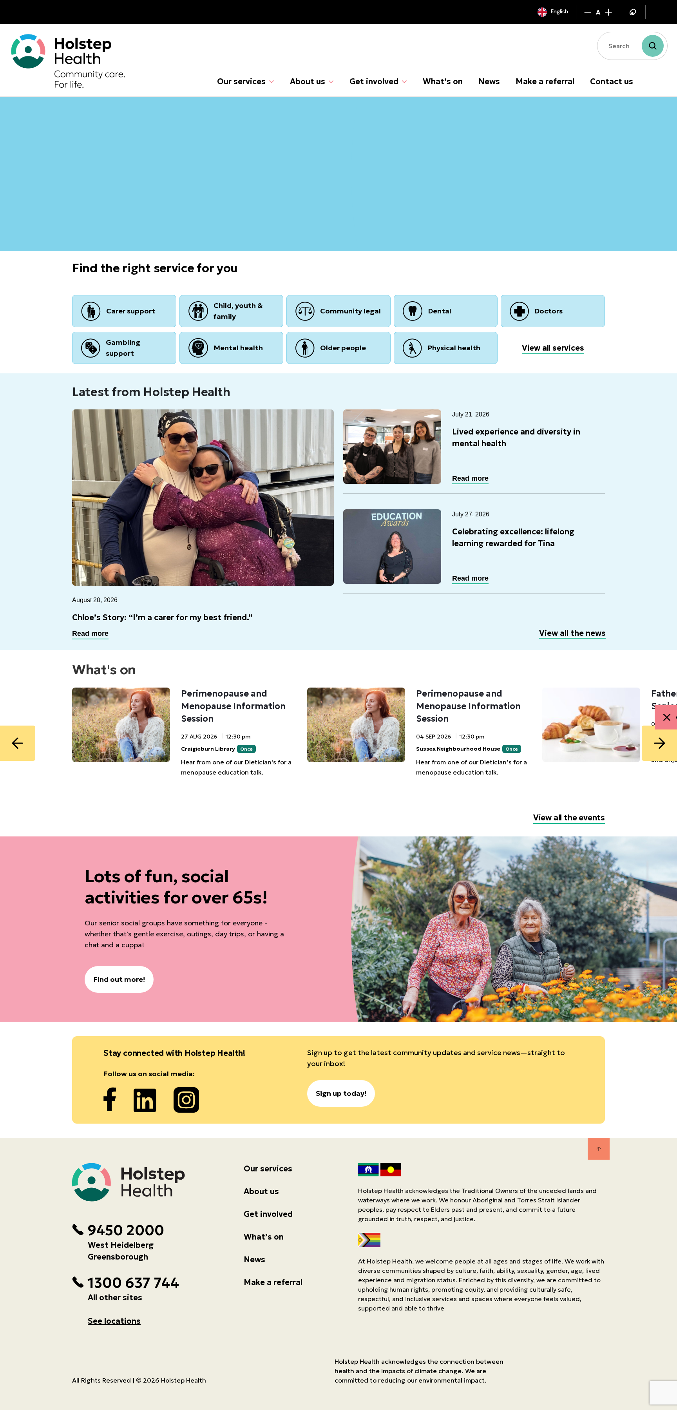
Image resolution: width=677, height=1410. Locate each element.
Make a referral (545, 81)
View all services (553, 348)
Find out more (110, 206)
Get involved (373, 81)
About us (307, 81)
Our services (241, 81)
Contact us (611, 81)
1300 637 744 (133, 1283)
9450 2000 (125, 1230)
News (489, 81)
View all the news (572, 633)
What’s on (443, 81)
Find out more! (119, 979)
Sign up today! (341, 1093)
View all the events (569, 818)
